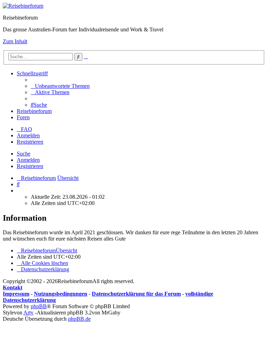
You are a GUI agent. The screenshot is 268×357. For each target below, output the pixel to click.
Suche (23, 154)
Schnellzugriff (32, 73)
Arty (28, 313)
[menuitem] (60, 86)
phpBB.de (79, 319)
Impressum (16, 294)
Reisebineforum (34, 111)
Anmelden (28, 160)
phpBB (39, 306)
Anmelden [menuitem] (28, 135)
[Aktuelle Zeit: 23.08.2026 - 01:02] (19, 190)
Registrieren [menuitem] (30, 142)
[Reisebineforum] (23, 6)
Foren (23, 117)
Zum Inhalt (15, 41)
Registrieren (30, 166)
